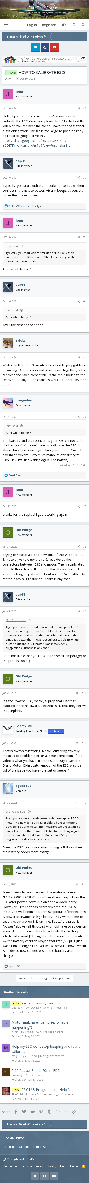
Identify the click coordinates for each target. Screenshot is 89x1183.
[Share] (79, 108)
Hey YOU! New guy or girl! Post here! (46, 1007)
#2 (84, 177)
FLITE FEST (39, 1147)
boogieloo (24, 400)
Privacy (51, 1166)
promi (15, 1032)
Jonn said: (12, 310)
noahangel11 (20, 1075)
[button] (5, 24)
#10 (84, 693)
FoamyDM (24, 726)
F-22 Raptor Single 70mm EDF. (36, 1070)
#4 (84, 301)
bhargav (17, 1007)
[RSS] (84, 1166)
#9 (84, 611)
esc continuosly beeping (41, 1003)
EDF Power (36, 1075)
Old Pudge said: (16, 620)
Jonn (11, 78)
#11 (84, 743)
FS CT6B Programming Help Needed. (51, 1089)
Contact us (10, 1166)
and (25, 206)
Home (74, 1166)
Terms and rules (32, 1166)
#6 (84, 417)
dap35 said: (13, 246)
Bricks (20, 340)
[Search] (83, 25)
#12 (84, 802)
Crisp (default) (15, 1159)
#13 (84, 884)
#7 (84, 506)
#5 (84, 357)
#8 (84, 546)
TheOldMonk (19, 1094)
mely (14, 1056)
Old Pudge (24, 530)
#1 (84, 108)
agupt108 (23, 785)
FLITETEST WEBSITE (17, 1147)
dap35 (21, 161)
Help (63, 1166)
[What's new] (74, 25)
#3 (84, 237)
